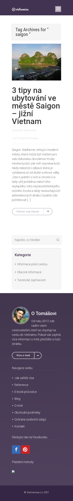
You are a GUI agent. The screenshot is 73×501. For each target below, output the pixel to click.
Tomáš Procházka (27, 138)
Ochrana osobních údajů (30, 419)
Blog (17, 398)
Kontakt (19, 426)
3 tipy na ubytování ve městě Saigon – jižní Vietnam (36, 106)
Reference (21, 385)
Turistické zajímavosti (24, 130)
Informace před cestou (32, 264)
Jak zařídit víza (24, 378)
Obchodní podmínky (27, 412)
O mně (18, 405)
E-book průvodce (25, 392)
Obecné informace (29, 272)
